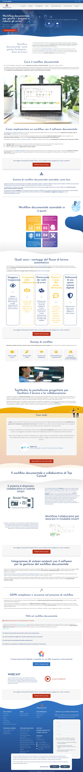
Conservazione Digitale (25, 735)
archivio (10, 577)
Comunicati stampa (24, 713)
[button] (41, 620)
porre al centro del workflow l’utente (43, 266)
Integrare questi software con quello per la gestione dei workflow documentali (21, 573)
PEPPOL (22, 749)
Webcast (38, 717)
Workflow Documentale (25, 731)
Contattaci (38, 737)
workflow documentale (42, 270)
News (47, 6)
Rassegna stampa (24, 715)
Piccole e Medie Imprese (8, 730)
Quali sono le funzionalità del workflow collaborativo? (18, 640)
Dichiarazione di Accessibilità (9, 724)
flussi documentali (27, 139)
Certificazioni (6, 715)
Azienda (30, 6)
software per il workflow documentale (13, 132)
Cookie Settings (51, 771)
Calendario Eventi (40, 713)
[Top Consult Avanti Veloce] (7, 6)
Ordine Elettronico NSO (25, 747)
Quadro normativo (56, 6)
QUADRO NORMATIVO (43, 730)
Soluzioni (23, 6)
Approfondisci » (6, 629)
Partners (5, 718)
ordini (40, 67)
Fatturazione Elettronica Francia (27, 742)
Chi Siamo (5, 713)
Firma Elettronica (23, 733)
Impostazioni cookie (44, 766)
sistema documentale (47, 48)
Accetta (54, 766)
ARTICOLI (39, 728)
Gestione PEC (23, 737)
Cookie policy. (58, 759)
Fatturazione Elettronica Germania (27, 744)
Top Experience (39, 6)
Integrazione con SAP (24, 751)
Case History (6, 720)
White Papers (39, 715)
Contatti (77, 6)
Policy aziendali (6, 722)
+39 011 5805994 (8, 1)
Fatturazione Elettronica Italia (26, 740)
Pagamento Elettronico (25, 745)
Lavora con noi (68, 6)
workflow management (21, 150)
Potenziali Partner (7, 733)
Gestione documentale (25, 730)
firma (14, 193)
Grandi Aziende (6, 731)
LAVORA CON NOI (41, 732)
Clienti (4, 717)
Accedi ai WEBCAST (59, 679)
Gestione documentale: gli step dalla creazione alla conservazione (21, 633)
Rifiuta (65, 766)
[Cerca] (75, 1)
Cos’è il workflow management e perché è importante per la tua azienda (23, 636)
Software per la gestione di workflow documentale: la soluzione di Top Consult (25, 644)
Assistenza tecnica (40, 739)
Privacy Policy (45, 771)
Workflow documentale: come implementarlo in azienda (19, 620)
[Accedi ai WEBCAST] (48, 679)
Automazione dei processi (25, 738)
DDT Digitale (23, 753)
